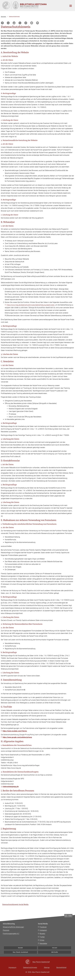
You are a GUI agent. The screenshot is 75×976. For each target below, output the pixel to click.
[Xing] (25, 22)
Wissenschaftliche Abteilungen (13, 927)
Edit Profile (54, 952)
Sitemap (47, 967)
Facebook (43, 927)
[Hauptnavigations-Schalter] (71, 6)
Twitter (42, 937)
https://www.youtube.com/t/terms (15, 731)
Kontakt (20, 947)
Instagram (43, 930)
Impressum (12, 967)
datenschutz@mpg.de (11, 787)
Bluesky (42, 934)
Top (69, 916)
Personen (6, 930)
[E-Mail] (31, 22)
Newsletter (43, 943)
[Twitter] (19, 22)
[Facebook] (2, 22)
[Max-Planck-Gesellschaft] (29, 962)
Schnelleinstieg (9, 924)
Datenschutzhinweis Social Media (15, 904)
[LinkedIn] (8, 22)
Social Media (43, 924)
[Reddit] (14, 22)
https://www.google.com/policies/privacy (17, 737)
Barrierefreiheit (61, 967)
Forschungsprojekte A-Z (11, 934)
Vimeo (42, 940)
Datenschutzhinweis (30, 967)
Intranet (54, 947)
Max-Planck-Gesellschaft (20, 952)
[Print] (37, 22)
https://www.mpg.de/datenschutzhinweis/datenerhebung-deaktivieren (30, 305)
